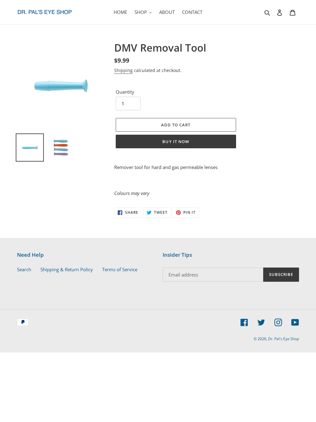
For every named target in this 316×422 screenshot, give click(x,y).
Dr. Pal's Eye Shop (283, 338)
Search (24, 269)
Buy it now (175, 141)
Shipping (123, 70)
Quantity (125, 92)
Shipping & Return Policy (66, 269)
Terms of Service (119, 269)
